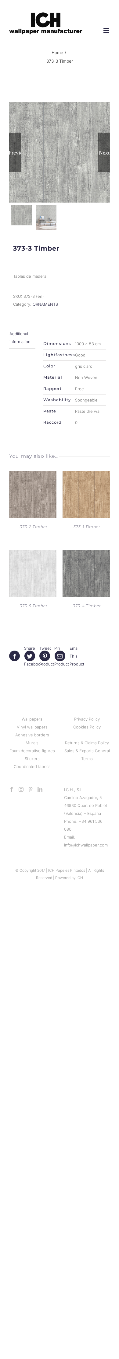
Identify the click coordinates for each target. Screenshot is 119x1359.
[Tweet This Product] (32, 656)
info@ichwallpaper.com (86, 845)
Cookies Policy (87, 727)
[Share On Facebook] (16, 656)
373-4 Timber (87, 605)
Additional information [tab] (20, 337)
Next (104, 152)
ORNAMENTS (45, 304)
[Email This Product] (62, 656)
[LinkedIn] (40, 789)
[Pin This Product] (47, 656)
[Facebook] (11, 789)
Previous (15, 152)
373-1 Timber (87, 526)
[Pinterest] (30, 789)
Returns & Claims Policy (87, 742)
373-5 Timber (34, 605)
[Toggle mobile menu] (106, 30)
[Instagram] (21, 789)
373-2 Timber (34, 526)
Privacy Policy (87, 719)
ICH (80, 877)
